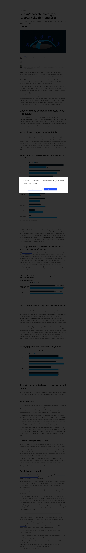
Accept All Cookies (50, 189)
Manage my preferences (35, 189)
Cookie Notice (34, 183)
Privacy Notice (31, 185)
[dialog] (43, 185)
